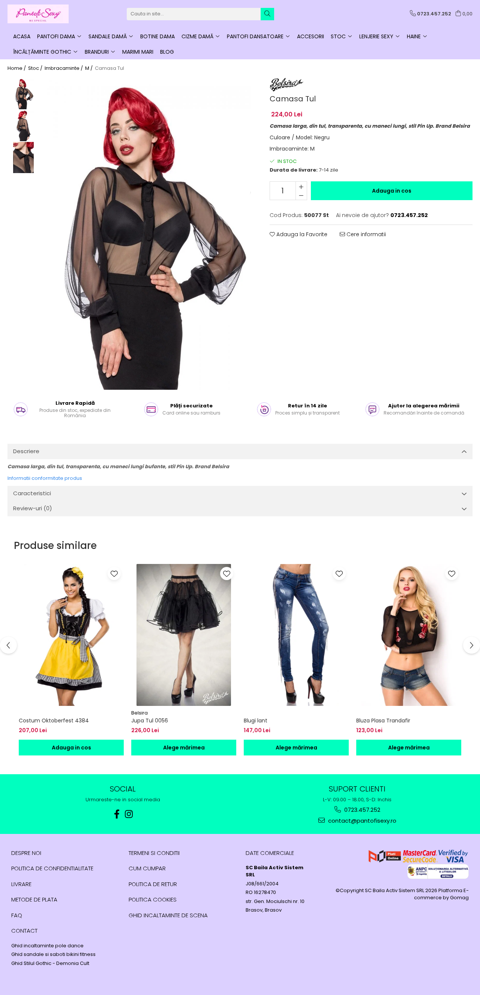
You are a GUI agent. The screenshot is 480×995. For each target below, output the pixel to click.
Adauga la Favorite (301, 234)
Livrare (21, 884)
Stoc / (36, 68)
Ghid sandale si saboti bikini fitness (53, 954)
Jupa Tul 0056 (149, 720)
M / (89, 68)
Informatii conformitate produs (45, 478)
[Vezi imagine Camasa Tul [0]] (23, 93)
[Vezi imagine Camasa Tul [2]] (23, 157)
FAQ (16, 915)
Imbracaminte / (64, 68)
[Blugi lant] (296, 635)
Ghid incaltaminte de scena (168, 915)
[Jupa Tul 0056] (183, 635)
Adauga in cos (391, 190)
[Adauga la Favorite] (114, 573)
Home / (17, 68)
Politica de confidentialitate (52, 868)
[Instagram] (129, 814)
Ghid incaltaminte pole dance (47, 945)
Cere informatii (365, 234)
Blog (167, 52)
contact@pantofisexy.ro (361, 821)
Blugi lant (255, 720)
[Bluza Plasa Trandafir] (408, 635)
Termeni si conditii (154, 853)
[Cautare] (267, 14)
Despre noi (26, 853)
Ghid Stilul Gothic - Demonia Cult (50, 963)
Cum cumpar (147, 868)
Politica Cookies (153, 899)
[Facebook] (117, 814)
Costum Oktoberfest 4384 (54, 720)
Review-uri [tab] (32, 508)
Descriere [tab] (26, 451)
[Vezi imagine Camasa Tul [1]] (23, 125)
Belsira (139, 712)
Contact (24, 931)
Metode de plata (34, 899)
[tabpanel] (147, 234)
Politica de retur (153, 884)
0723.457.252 (361, 810)
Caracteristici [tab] (32, 493)
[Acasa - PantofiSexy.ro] (45, 14)
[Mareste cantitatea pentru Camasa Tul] (301, 186)
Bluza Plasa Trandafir (383, 720)
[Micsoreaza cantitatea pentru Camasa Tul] (301, 195)
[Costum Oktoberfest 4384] (71, 635)
